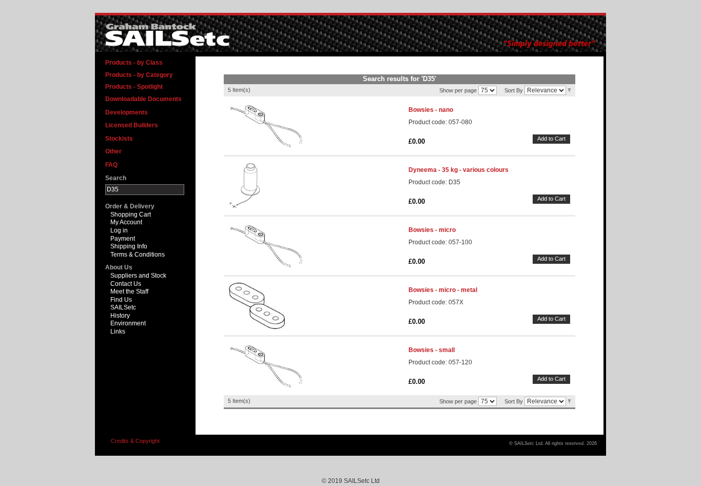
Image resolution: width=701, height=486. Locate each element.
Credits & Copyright (135, 441)
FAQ (111, 164)
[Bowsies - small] (266, 366)
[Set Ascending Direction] (569, 90)
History (120, 315)
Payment (122, 238)
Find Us (121, 299)
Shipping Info (128, 246)
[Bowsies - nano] (266, 126)
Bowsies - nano (430, 109)
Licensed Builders (131, 125)
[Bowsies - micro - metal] (257, 306)
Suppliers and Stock (138, 275)
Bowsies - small (431, 350)
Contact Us (125, 283)
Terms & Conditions (137, 254)
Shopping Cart (130, 214)
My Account (126, 222)
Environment (128, 323)
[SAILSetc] (169, 35)
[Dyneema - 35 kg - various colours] (248, 186)
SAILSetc (123, 307)
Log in (119, 230)
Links (117, 331)
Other (113, 151)
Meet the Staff (129, 291)
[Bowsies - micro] (266, 246)
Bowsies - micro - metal (442, 290)
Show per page (458, 90)
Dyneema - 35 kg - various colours (458, 169)
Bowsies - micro (432, 230)
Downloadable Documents (143, 99)
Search (115, 178)
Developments (126, 112)
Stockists (119, 138)
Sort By (513, 90)
